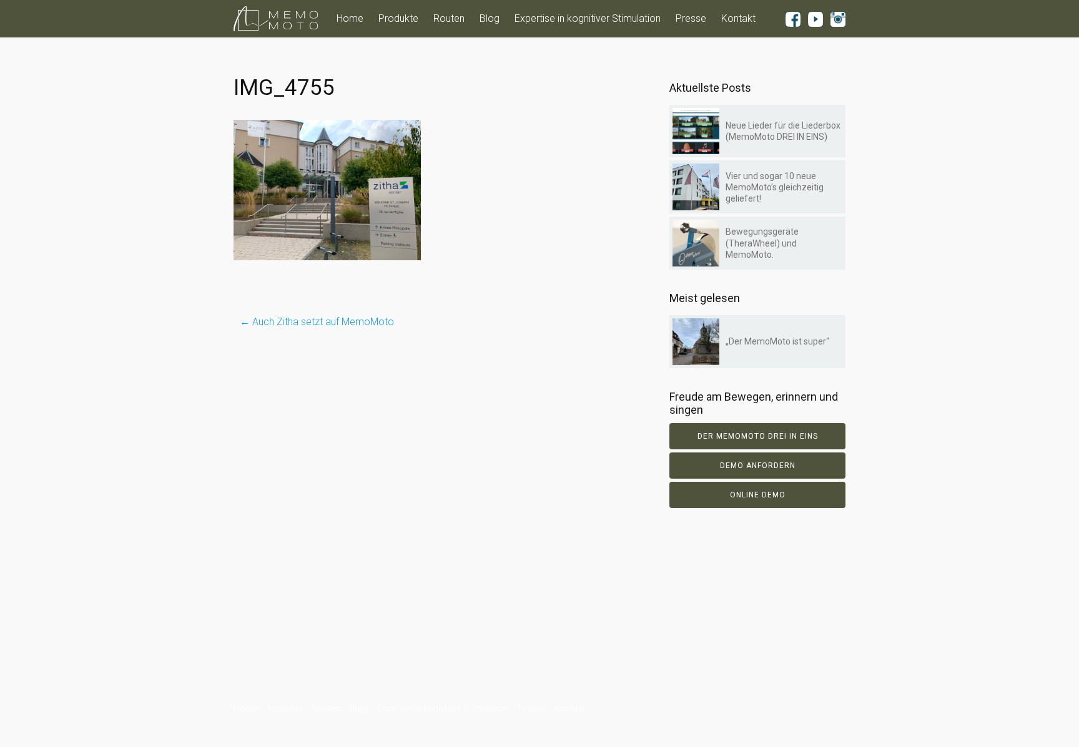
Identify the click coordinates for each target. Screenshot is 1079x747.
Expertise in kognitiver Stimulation (588, 18)
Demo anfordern (758, 465)
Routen (449, 18)
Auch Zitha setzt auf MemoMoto (317, 322)
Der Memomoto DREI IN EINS (757, 436)
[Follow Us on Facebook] (793, 18)
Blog (490, 18)
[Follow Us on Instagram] (837, 18)
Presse (691, 18)
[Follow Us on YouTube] (815, 18)
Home (350, 18)
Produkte (398, 18)
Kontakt (738, 18)
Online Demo (758, 495)
